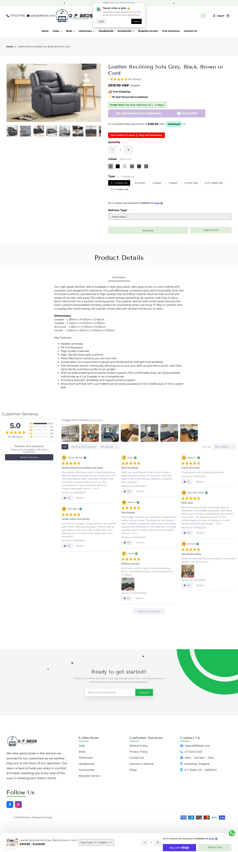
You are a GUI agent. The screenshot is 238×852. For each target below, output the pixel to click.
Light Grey (124, 166)
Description (119, 277)
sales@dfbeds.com (42, 15)
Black (117, 166)
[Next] (173, 3)
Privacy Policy (139, 751)
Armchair (140, 182)
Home (45, 30)
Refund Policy (138, 745)
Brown (139, 166)
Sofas (56, 30)
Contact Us (190, 30)
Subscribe (144, 692)
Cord (132, 166)
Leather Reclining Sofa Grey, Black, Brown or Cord (43, 47)
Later (101, 21)
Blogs (133, 769)
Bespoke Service (148, 30)
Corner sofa (191, 182)
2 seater (157, 182)
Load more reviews (148, 611)
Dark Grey (110, 166)
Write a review (29, 457)
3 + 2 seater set (119, 182)
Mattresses (85, 30)
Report (80, 497)
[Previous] (64, 3)
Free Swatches (171, 30)
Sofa (82, 745)
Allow (136, 21)
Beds (69, 30)
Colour (119, 159)
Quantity (114, 142)
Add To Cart (215, 847)
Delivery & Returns (142, 764)
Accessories (125, 30)
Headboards (106, 30)
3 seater (173, 182)
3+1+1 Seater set (119, 189)
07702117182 (17, 15)
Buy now (148, 230)
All (65, 446)
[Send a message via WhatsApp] (231, 833)
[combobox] (154, 15)
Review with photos (84, 446)
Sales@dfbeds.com (197, 745)
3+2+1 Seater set (214, 182)
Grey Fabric (146, 166)
